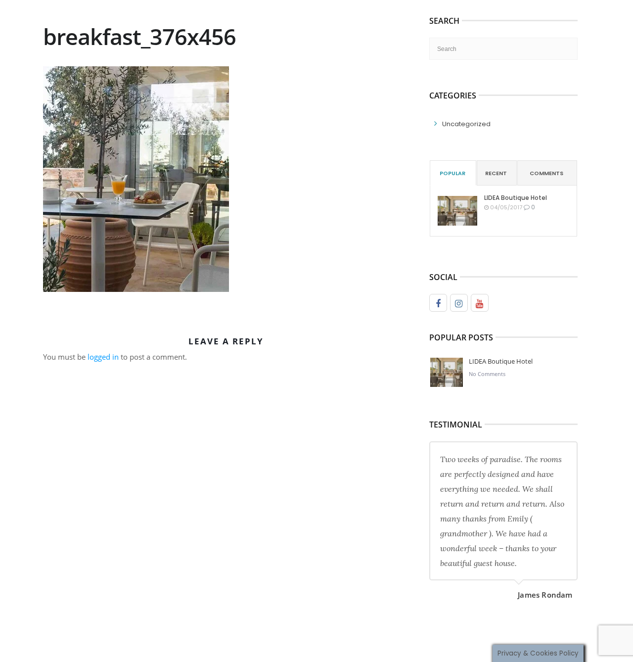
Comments (546, 173)
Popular (452, 173)
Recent (496, 173)
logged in (103, 357)
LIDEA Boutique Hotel (515, 197)
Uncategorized (466, 124)
